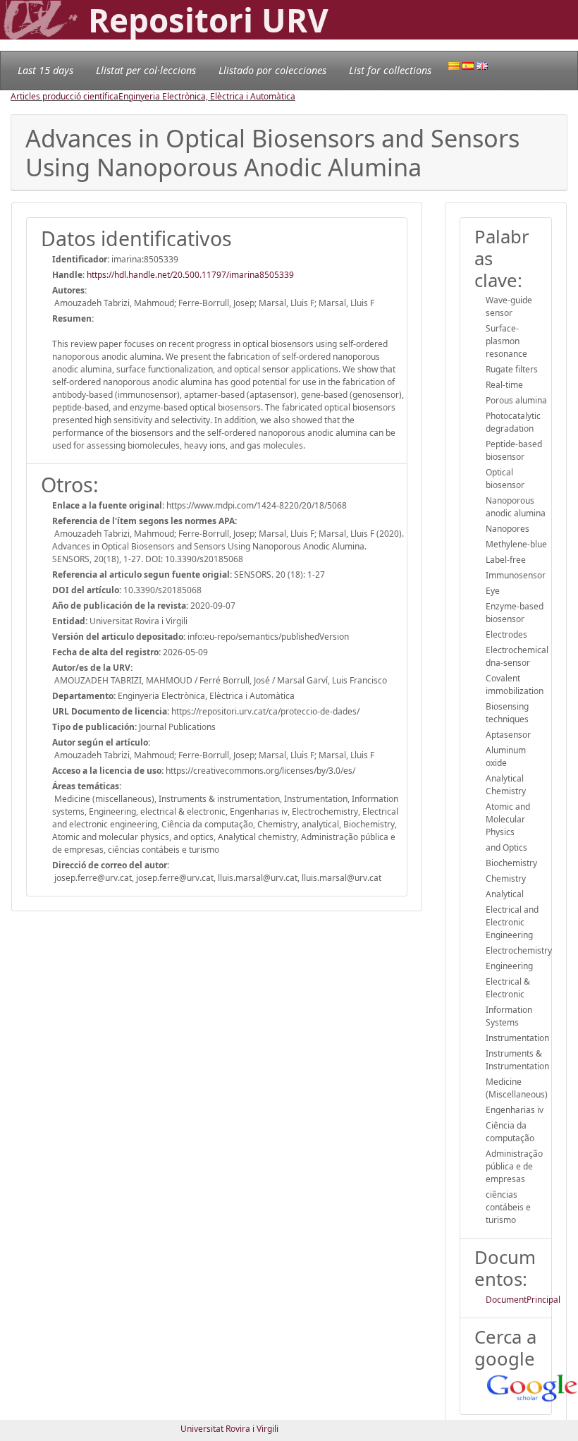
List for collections (390, 70)
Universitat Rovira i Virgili (229, 1429)
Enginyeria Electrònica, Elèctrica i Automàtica (206, 96)
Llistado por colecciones (272, 70)
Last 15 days (45, 70)
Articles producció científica (64, 96)
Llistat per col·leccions (146, 70)
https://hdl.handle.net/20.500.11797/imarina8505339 (190, 275)
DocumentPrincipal (523, 1300)
